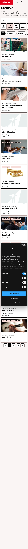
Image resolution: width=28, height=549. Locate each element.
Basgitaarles (6, 235)
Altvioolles (6, 159)
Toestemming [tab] (5, 248)
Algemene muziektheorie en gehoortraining (12, 106)
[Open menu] (25, 2)
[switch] (24, 278)
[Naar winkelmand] (17, 2)
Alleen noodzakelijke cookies (14, 302)
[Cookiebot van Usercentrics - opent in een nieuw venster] (20, 245)
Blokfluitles (6, 337)
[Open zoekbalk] (21, 2)
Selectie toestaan (14, 298)
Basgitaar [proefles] (9, 208)
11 (18, 345)
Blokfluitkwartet (8, 310)
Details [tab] (14, 248)
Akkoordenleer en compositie (12, 81)
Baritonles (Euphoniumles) (11, 184)
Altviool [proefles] (8, 132)
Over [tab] (23, 248)
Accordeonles (7, 56)
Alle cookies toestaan (14, 293)
